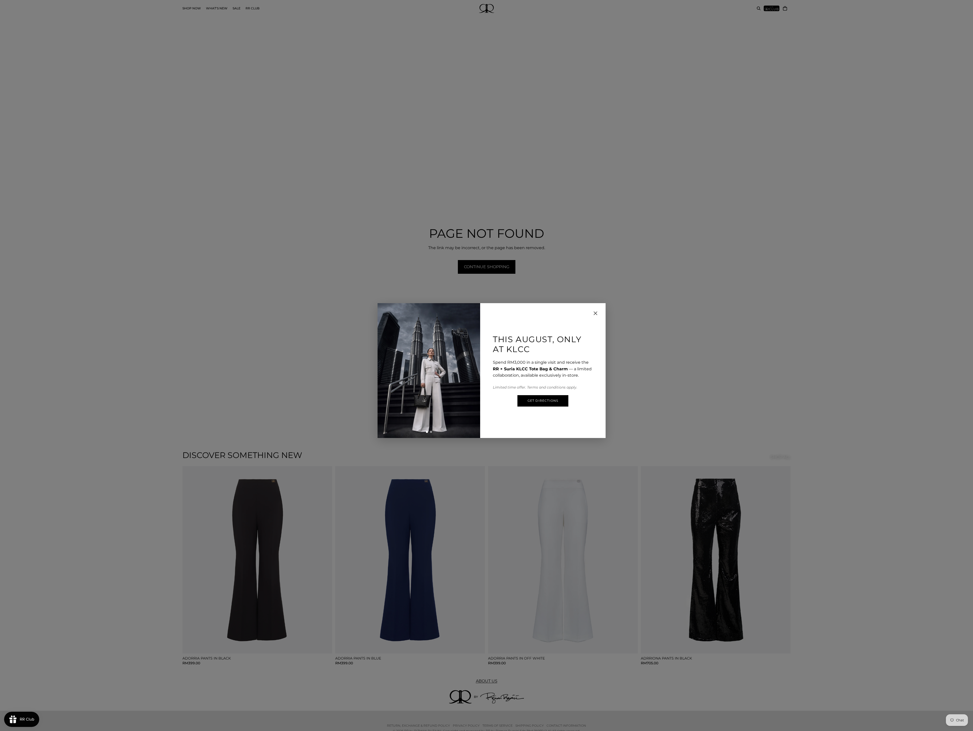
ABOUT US (486, 681)
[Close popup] (595, 313)
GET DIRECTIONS (543, 401)
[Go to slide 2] (431, 432)
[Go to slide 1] (427, 432)
